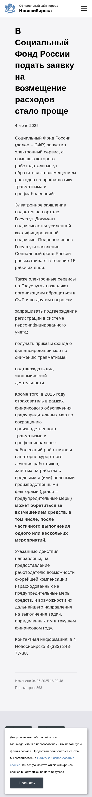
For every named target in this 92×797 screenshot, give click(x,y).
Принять (27, 783)
